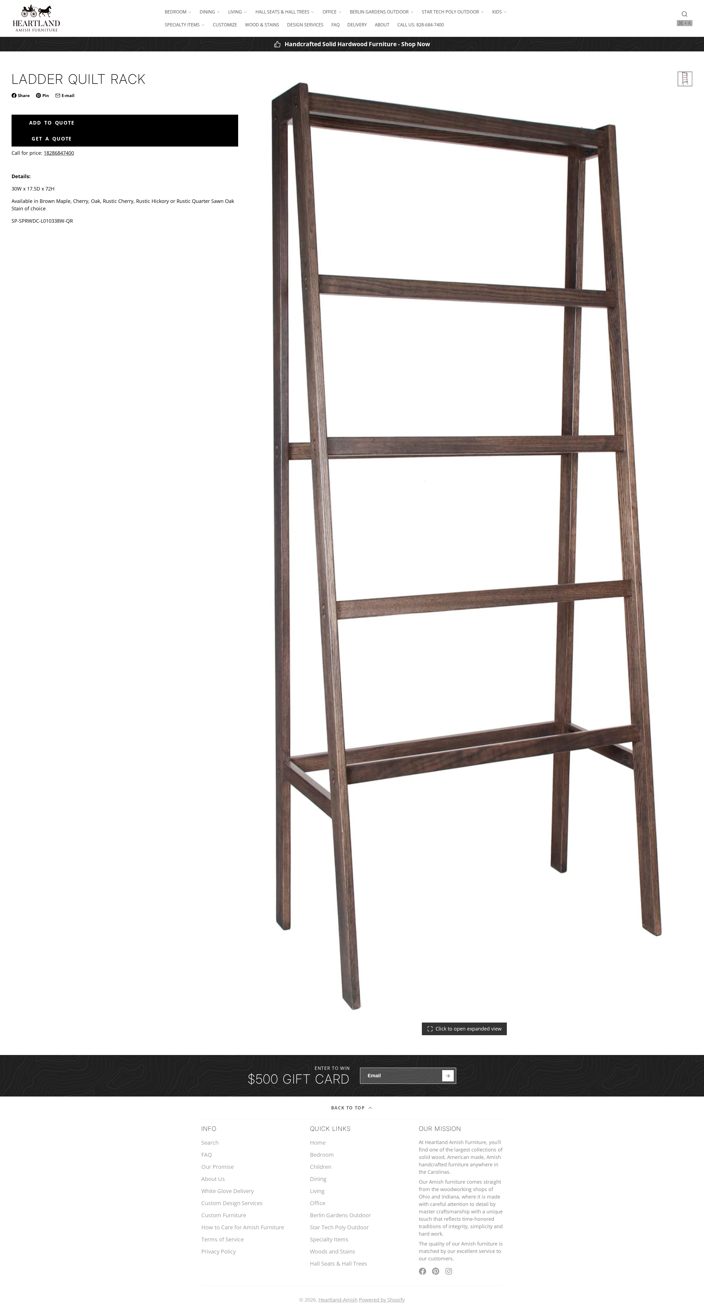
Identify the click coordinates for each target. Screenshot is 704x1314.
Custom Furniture (223, 1215)
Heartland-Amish (338, 1299)
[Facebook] (422, 1271)
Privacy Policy (218, 1251)
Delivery (357, 25)
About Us (213, 1179)
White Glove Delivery (227, 1191)
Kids (497, 12)
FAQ (335, 25)
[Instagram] (449, 1271)
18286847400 (59, 153)
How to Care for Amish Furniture (242, 1227)
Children (320, 1166)
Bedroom (175, 12)
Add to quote (52, 122)
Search (210, 1142)
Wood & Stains (262, 25)
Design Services (305, 25)
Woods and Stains (332, 1251)
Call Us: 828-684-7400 (420, 25)
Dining (207, 12)
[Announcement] (352, 44)
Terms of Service (222, 1239)
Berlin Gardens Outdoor (379, 12)
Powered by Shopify (382, 1299)
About (382, 25)
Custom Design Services (232, 1203)
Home (318, 1142)
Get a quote (52, 138)
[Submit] (447, 1075)
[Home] (36, 18)
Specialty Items (182, 25)
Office (330, 12)
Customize (225, 25)
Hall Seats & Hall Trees (282, 12)
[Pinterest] (435, 1271)
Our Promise (217, 1166)
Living (235, 12)
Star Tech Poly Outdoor (450, 12)
